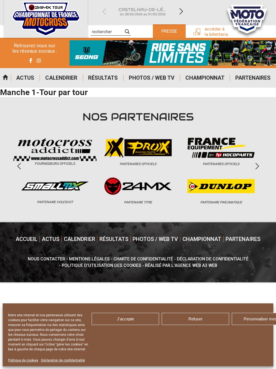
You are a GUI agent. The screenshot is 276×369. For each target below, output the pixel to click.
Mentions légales (89, 258)
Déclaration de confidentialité (63, 360)
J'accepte (125, 319)
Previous (104, 11)
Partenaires (253, 78)
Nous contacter (46, 258)
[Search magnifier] (127, 31)
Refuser (195, 319)
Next (181, 11)
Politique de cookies (23, 360)
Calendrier (61, 78)
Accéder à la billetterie (216, 31)
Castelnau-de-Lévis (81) (146, 11)
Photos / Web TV (151, 78)
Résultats (103, 78)
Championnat (205, 78)
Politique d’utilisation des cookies (101, 265)
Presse (169, 31)
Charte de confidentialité (143, 258)
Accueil (5, 78)
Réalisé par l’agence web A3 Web (181, 265)
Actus (25, 78)
